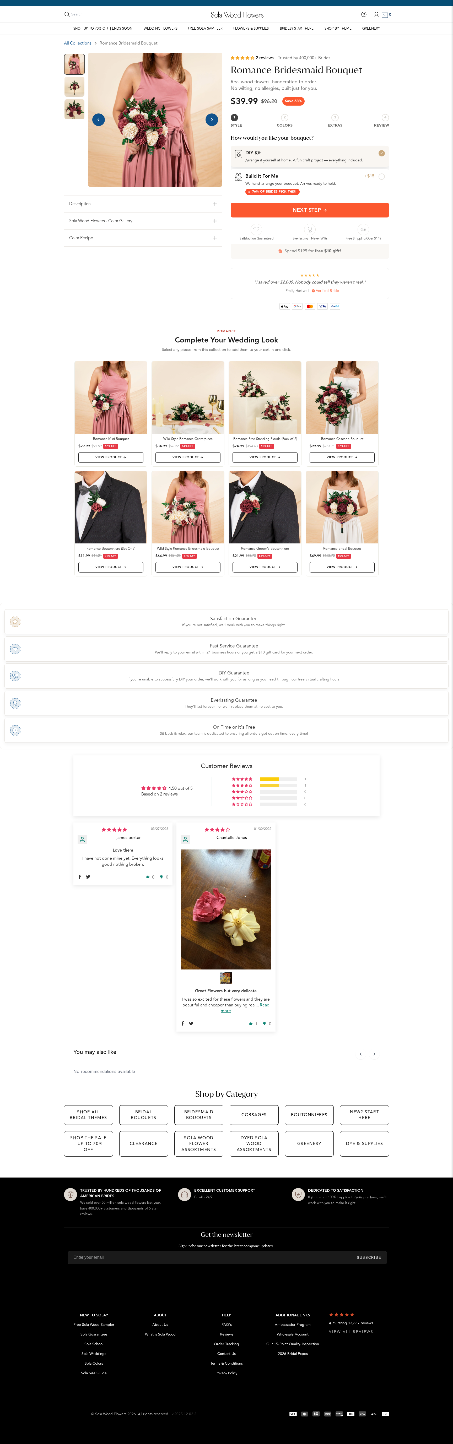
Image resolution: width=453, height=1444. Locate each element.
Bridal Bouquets (144, 1115)
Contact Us (226, 1353)
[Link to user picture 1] (226, 909)
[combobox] (94, 14)
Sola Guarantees (93, 1334)
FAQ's (227, 1324)
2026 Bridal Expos (293, 1353)
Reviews (226, 1334)
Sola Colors (94, 1363)
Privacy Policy (226, 1373)
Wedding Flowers (160, 28)
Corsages (254, 1115)
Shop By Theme (338, 28)
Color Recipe (81, 238)
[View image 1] (74, 64)
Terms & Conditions (227, 1363)
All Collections (77, 43)
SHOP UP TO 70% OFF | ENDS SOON (102, 28)
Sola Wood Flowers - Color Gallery (100, 221)
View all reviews (351, 1331)
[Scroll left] (360, 1054)
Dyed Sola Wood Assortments (254, 1144)
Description (80, 204)
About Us (160, 1324)
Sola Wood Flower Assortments (198, 1144)
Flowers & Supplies (251, 28)
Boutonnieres (309, 1115)
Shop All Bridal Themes (88, 1115)
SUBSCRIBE (369, 1258)
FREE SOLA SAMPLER (205, 28)
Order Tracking (226, 1344)
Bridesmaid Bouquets (199, 1115)
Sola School (93, 1344)
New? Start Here (364, 1115)
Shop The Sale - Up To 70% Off (88, 1144)
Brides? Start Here (297, 28)
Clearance (144, 1144)
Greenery (371, 28)
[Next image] (212, 119)
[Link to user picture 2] (226, 978)
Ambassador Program (293, 1324)
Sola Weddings (94, 1353)
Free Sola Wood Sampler (93, 1324)
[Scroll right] (374, 1054)
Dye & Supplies (364, 1144)
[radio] (310, 156)
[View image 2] (74, 86)
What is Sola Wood (160, 1334)
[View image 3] (74, 109)
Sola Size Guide (94, 1373)
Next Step (307, 210)
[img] (114, 830)
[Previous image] (98, 119)
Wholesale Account (293, 1334)
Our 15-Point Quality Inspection (292, 1344)
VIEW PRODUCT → (110, 457)
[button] (243, 58)
